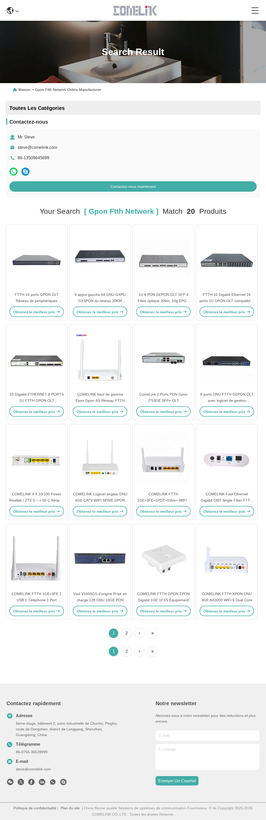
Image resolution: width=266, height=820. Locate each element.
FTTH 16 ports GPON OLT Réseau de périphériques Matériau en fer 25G (37, 300)
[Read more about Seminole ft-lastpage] (152, 651)
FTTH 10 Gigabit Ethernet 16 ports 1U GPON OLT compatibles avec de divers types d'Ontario (227, 300)
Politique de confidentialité (35, 808)
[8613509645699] (52, 783)
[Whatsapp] (13, 171)
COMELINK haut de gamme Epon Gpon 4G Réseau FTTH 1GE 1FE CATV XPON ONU (100, 400)
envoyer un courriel (177, 781)
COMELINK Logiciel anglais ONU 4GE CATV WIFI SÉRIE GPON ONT (100, 500)
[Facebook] (31, 783)
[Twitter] (20, 783)
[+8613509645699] (63, 783)
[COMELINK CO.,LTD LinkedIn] (42, 783)
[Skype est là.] (25, 171)
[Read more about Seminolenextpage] (139, 651)
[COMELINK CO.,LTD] (135, 10)
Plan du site (70, 808)
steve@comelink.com (37, 147)
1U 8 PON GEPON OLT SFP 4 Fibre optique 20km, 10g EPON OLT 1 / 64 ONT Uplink (163, 300)
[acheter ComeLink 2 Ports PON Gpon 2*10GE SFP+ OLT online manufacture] (163, 358)
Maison (24, 90)
